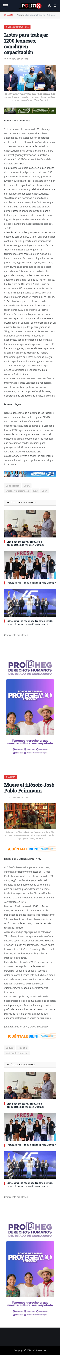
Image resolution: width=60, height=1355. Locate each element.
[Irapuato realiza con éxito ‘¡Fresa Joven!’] (30, 565)
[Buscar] (55, 5)
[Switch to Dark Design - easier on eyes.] (49, 5)
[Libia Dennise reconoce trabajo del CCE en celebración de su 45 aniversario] (30, 603)
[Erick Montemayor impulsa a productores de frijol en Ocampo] (30, 523)
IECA (35, 490)
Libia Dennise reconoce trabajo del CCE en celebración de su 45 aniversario (29, 622)
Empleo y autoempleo (17, 490)
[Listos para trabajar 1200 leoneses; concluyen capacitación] (30, 78)
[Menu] (5, 5)
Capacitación (13, 485)
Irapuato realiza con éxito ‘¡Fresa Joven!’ (31, 582)
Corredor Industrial (17, 26)
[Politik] (30, 6)
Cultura (10, 777)
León (44, 490)
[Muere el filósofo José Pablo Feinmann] (30, 816)
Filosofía (22, 1047)
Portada (20, 15)
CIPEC (27, 485)
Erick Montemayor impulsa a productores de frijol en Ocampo (25, 543)
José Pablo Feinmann (17, 1052)
